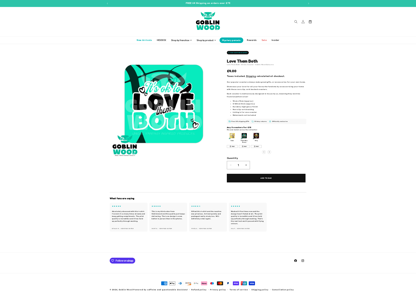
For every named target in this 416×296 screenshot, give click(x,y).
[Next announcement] (308, 3)
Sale (264, 40)
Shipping (251, 76)
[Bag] (310, 21)
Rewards (252, 40)
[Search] (296, 21)
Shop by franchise (180, 40)
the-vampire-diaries (238, 52)
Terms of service (238, 289)
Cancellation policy (283, 289)
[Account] (303, 21)
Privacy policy (218, 289)
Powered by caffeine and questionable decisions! (160, 289)
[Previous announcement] (107, 3)
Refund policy (199, 289)
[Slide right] (269, 152)
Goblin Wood (126, 289)
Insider (275, 40)
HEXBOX (161, 40)
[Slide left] (264, 152)
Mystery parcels (231, 40)
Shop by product (205, 40)
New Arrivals (144, 40)
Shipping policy (259, 289)
